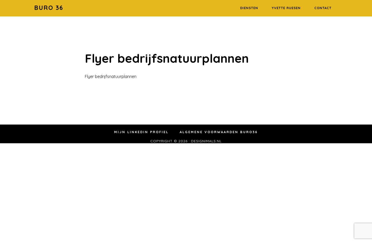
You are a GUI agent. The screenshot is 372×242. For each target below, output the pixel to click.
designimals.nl (206, 141)
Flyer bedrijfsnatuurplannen (110, 76)
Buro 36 (48, 7)
